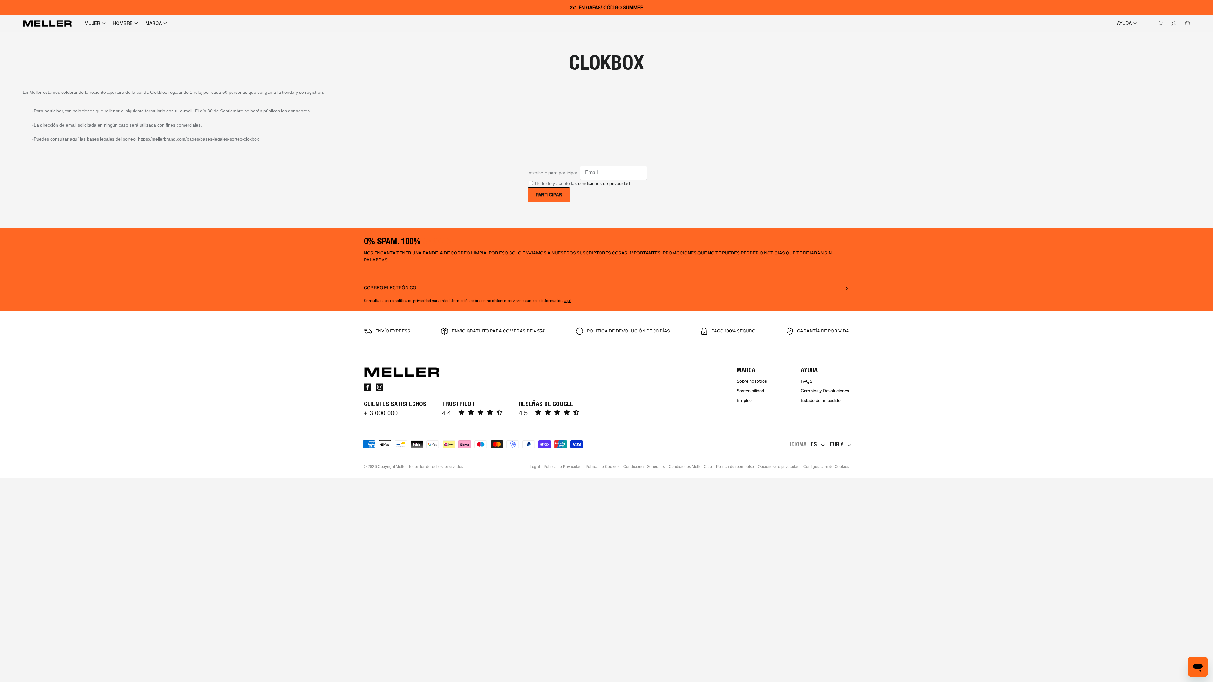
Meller (401, 466)
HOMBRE (123, 23)
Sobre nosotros (752, 381)
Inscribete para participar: (553, 172)
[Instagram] (379, 387)
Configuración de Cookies (826, 466)
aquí (567, 300)
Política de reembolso (735, 466)
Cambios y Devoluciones (825, 390)
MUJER (92, 23)
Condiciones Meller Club (690, 466)
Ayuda (1124, 23)
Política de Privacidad (563, 466)
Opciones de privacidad (779, 466)
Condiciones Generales (644, 466)
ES (814, 444)
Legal (535, 466)
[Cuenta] (1172, 23)
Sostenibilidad (750, 390)
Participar (549, 194)
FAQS (806, 381)
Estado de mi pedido (821, 400)
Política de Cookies (602, 466)
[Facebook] (367, 387)
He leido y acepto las (582, 183)
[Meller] (47, 23)
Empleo (744, 400)
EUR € (836, 444)
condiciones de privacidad (604, 183)
